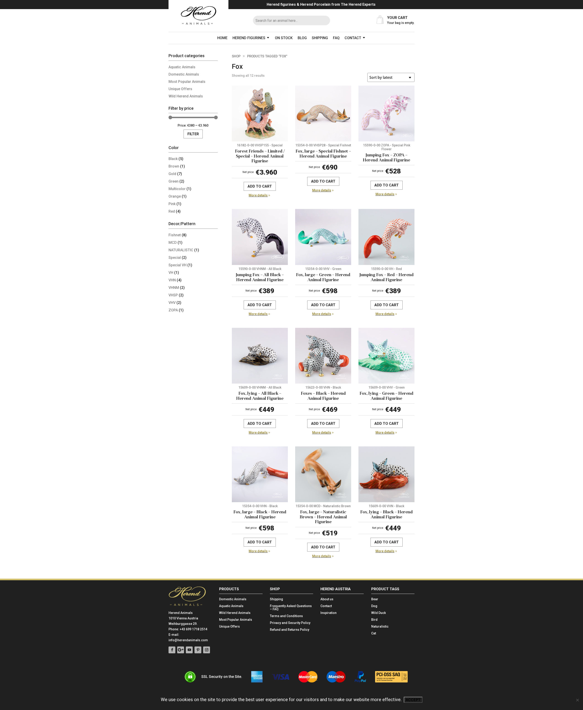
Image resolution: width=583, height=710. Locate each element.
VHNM (174, 287)
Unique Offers (180, 89)
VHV (172, 302)
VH (171, 272)
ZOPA (173, 310)
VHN (172, 280)
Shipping (320, 38)
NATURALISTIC (181, 250)
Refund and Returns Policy (289, 629)
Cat (373, 633)
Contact (353, 38)
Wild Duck (378, 613)
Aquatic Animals (182, 67)
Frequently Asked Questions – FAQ (291, 607)
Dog (374, 606)
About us (326, 599)
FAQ (336, 38)
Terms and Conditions (286, 616)
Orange (175, 196)
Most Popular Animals (187, 81)
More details (258, 195)
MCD (173, 242)
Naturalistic (380, 626)
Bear (374, 599)
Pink (172, 204)
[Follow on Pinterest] (197, 649)
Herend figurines (249, 38)
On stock (284, 38)
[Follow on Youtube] (189, 649)
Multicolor (177, 189)
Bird (374, 619)
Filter (193, 134)
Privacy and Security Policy (290, 623)
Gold (172, 174)
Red (172, 211)
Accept (413, 699)
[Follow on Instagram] (206, 649)
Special (175, 257)
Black (173, 159)
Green (174, 181)
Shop (236, 56)
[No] (577, 700)
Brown (174, 166)
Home (222, 38)
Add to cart (260, 186)
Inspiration (328, 613)
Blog (302, 38)
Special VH (178, 265)
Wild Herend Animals (186, 96)
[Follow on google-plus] (180, 649)
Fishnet (175, 235)
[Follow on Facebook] (172, 649)
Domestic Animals (184, 74)
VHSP (173, 295)
